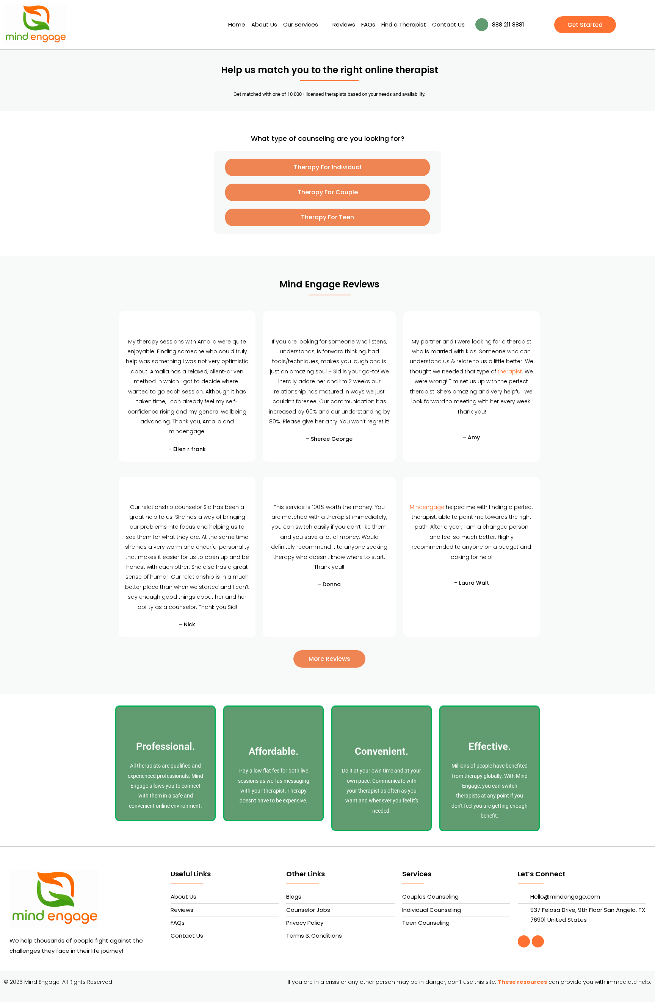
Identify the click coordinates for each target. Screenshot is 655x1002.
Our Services (300, 24)
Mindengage (427, 507)
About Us (264, 24)
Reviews (343, 24)
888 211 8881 (508, 24)
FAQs (368, 24)
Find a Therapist (403, 24)
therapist (510, 371)
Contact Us (448, 24)
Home (236, 24)
